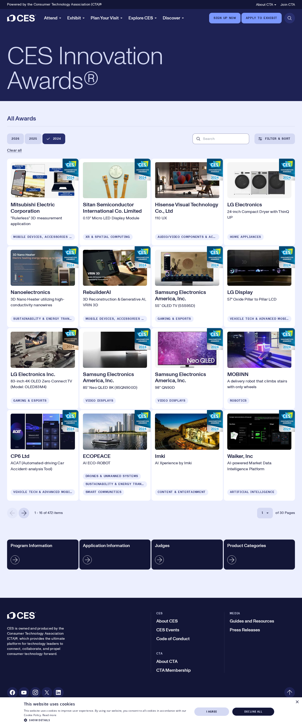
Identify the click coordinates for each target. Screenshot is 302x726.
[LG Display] (259, 286)
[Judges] (187, 555)
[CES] (21, 18)
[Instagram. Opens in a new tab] (35, 692)
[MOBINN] (259, 368)
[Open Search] (289, 18)
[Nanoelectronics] (42, 286)
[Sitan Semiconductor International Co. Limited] (115, 202)
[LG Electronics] (259, 202)
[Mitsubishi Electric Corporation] (42, 202)
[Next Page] (24, 513)
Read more (49, 715)
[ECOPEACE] (115, 455)
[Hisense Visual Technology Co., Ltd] (187, 202)
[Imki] (187, 455)
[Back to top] (289, 692)
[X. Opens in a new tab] (47, 692)
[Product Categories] (259, 555)
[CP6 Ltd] (42, 455)
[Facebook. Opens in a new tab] (12, 692)
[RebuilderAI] (115, 286)
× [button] (297, 702)
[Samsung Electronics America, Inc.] (187, 286)
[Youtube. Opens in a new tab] (24, 692)
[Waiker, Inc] (259, 455)
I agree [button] (211, 711)
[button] (106, 720)
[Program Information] (42, 555)
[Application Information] (115, 555)
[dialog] (151, 711)
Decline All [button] (253, 711)
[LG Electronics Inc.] (42, 368)
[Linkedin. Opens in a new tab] (58, 692)
